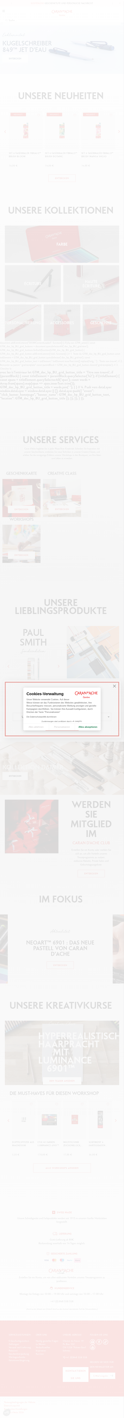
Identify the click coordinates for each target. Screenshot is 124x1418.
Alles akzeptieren (87, 727)
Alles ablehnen (36, 727)
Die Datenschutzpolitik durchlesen (41, 717)
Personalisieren (62, 727)
